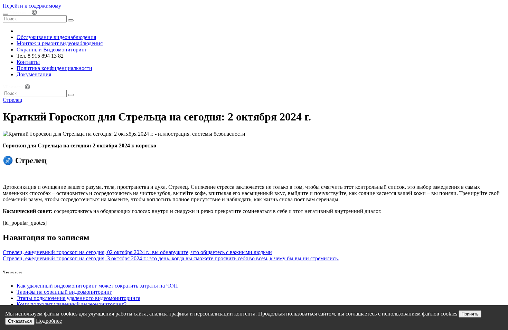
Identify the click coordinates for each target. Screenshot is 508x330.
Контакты (28, 62)
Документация (34, 74)
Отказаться (20, 321)
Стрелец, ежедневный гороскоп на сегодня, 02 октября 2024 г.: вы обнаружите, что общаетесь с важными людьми (137, 252)
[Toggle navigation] (5, 14)
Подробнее (49, 321)
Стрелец (12, 100)
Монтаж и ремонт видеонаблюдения (60, 43)
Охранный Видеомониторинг (52, 49)
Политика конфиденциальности (54, 68)
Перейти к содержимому (32, 6)
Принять (470, 314)
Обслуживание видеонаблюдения (56, 37)
